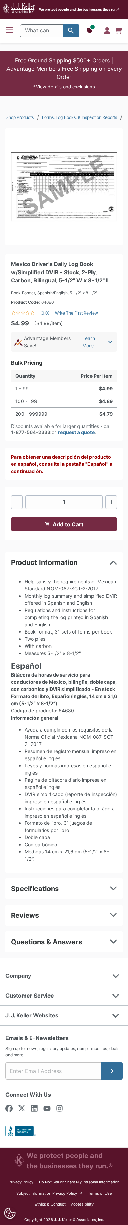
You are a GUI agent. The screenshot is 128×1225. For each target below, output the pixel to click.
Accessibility (82, 1204)
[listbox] (64, 187)
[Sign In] (107, 30)
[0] (118, 31)
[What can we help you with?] (71, 30)
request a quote (76, 432)
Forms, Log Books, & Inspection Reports (79, 117)
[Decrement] (17, 502)
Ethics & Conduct (50, 1204)
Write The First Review (76, 313)
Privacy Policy (21, 1182)
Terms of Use (100, 1193)
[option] (64, 187)
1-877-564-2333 (31, 432)
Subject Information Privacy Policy (49, 1193)
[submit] (112, 1071)
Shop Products (20, 117)
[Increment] (111, 502)
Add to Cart (68, 524)
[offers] (90, 30)
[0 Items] (118, 31)
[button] (64, 73)
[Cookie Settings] (10, 1213)
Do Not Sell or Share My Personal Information (79, 1182)
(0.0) (44, 313)
